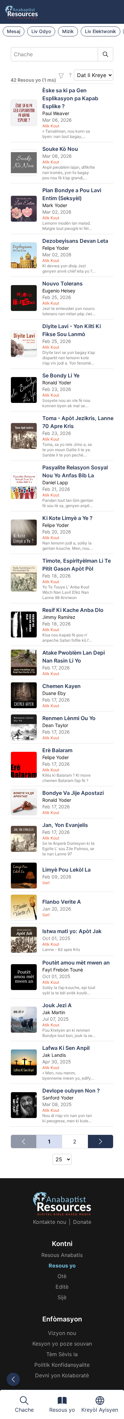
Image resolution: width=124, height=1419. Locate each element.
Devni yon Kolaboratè (62, 1375)
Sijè (62, 1297)
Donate (82, 1222)
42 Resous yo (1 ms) (33, 80)
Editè (62, 1286)
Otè (62, 1276)
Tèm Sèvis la (62, 1354)
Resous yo (62, 1265)
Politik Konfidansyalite (62, 1364)
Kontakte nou (49, 1222)
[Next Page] (100, 1141)
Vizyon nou (62, 1333)
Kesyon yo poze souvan (62, 1343)
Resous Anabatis (62, 1255)
